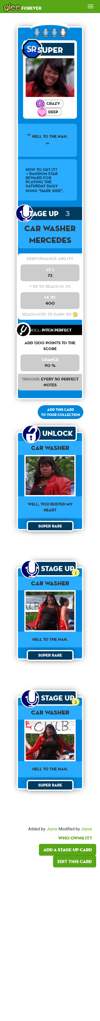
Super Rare (50, 50)
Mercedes (50, 240)
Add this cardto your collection (60, 412)
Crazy (52, 103)
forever (22, 6)
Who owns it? (75, 838)
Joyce (51, 829)
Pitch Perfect (50, 330)
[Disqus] (50, 942)
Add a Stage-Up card (67, 850)
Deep (52, 112)
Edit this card (74, 861)
